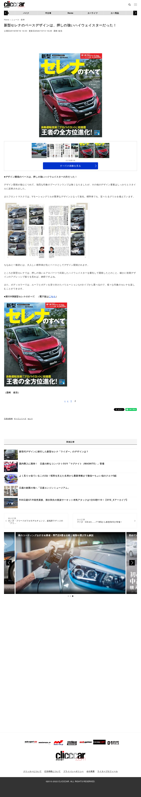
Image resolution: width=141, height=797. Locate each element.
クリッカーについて (32, 771)
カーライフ (93, 13)
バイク (26, 13)
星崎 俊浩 (58, 31)
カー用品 (115, 13)
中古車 (48, 13)
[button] (135, 13)
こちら (52, 296)
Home (70, 13)
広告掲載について (52, 771)
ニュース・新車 (18, 19)
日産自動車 (8, 418)
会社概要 (90, 771)
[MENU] (135, 4)
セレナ (30, 418)
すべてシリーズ (20, 418)
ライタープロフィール (107, 771)
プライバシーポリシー (73, 771)
